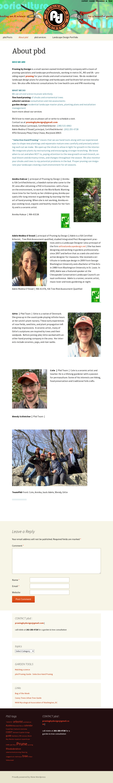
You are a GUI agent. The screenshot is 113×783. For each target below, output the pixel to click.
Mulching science (22, 669)
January (24, 736)
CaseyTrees (9, 729)
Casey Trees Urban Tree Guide (28, 698)
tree (25, 756)
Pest (14, 745)
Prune (21, 744)
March (30, 736)
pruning (30, 745)
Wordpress (41, 777)
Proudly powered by (21, 777)
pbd (11, 745)
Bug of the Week (22, 693)
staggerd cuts (10, 757)
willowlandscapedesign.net (72, 246)
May (7, 739)
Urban (30, 757)
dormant (16, 732)
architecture (27, 722)
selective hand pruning (13, 752)
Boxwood (16, 726)
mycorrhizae (25, 739)
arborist (18, 721)
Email (15, 586)
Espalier (22, 732)
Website (16, 592)
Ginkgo (27, 732)
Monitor (11, 739)
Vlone (32, 777)
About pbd (23, 37)
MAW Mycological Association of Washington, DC (36, 702)
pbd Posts (7, 37)
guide (8, 735)
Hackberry (15, 736)
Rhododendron (13, 748)
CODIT (9, 732)
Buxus (21, 726)
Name (16, 579)
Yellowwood (10, 760)
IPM (20, 736)
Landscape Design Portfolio (65, 37)
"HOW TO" (9, 722)
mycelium (18, 739)
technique (18, 757)
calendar (28, 725)
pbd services (40, 37)
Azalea (9, 725)
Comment (18, 545)
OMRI (7, 745)
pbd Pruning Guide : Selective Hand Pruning (34, 674)
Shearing (24, 752)
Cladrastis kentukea (20, 729)
